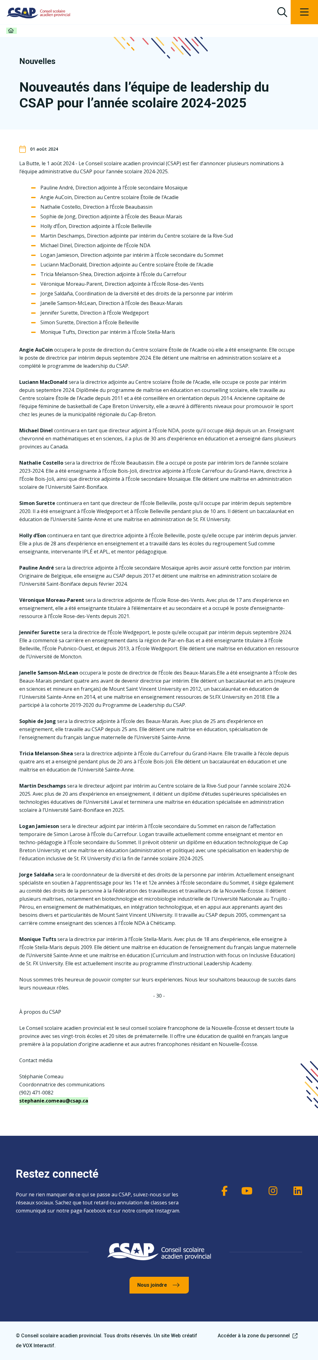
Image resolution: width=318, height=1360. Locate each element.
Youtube (246, 1191)
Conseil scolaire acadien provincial (38, 13)
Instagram (271, 1191)
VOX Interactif (38, 1346)
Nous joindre (152, 1285)
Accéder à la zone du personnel (254, 1336)
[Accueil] (11, 31)
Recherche (282, 12)
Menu (304, 12)
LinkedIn (296, 1191)
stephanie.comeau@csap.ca (53, 1100)
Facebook (221, 1191)
